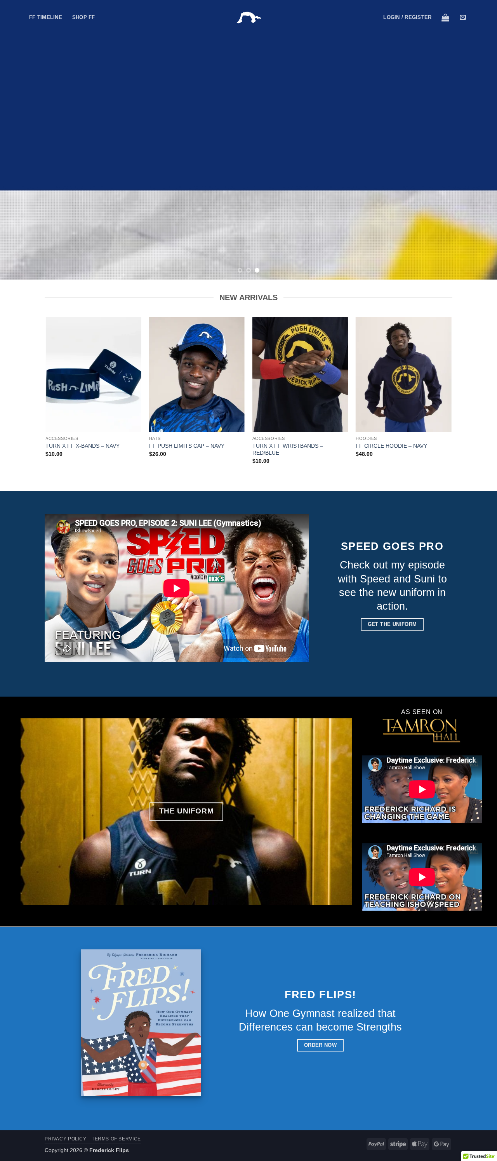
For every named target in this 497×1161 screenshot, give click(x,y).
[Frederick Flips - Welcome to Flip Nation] (248, 17)
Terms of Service (116, 1139)
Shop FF (83, 17)
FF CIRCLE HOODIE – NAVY (391, 446)
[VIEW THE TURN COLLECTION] (248, 140)
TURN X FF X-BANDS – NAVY (82, 446)
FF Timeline (45, 17)
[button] (407, 17)
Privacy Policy (66, 1139)
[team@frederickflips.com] (464, 17)
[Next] (477, 140)
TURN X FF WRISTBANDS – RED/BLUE (287, 449)
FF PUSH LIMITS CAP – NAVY (186, 446)
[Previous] (20, 140)
